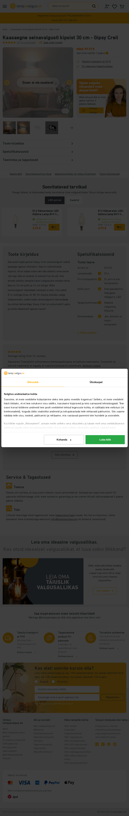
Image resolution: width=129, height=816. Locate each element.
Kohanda (62, 439)
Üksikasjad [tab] (96, 382)
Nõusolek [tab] (33, 382)
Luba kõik (105, 439)
